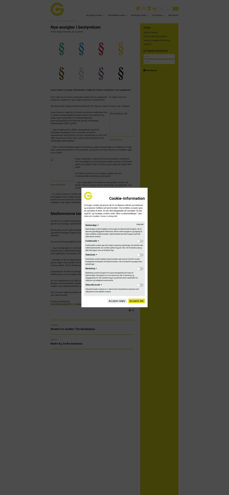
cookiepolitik (111, 216)
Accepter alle (137, 300)
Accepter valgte (117, 300)
